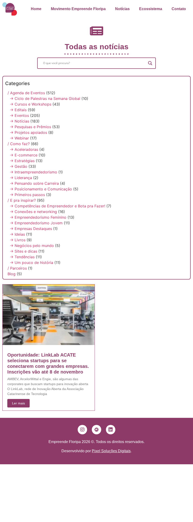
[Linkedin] (110, 429)
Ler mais (18, 403)
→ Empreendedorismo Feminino (38, 217)
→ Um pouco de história (31, 262)
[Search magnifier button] (150, 63)
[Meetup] (96, 429)
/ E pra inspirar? (22, 200)
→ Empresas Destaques (31, 228)
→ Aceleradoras (24, 149)
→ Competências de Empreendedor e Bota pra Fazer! (57, 206)
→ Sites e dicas (23, 251)
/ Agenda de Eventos (26, 92)
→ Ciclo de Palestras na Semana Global (45, 98)
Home (36, 9)
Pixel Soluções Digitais (111, 451)
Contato (179, 9)
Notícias (122, 9)
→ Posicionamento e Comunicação (41, 189)
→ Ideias (17, 234)
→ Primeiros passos (27, 194)
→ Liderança (21, 177)
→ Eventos (19, 115)
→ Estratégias (22, 160)
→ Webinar (19, 138)
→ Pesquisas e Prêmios (30, 126)
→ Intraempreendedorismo (33, 172)
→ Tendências (22, 257)
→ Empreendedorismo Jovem (36, 223)
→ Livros (17, 240)
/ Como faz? (19, 143)
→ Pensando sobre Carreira (34, 183)
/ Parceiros (17, 268)
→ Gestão (18, 166)
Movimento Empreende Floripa (78, 9)
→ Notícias (19, 121)
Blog (12, 273)
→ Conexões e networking (33, 211)
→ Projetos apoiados (28, 132)
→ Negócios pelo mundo (32, 245)
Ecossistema (150, 9)
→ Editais (18, 109)
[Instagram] (82, 429)
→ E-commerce (23, 155)
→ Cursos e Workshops (30, 104)
